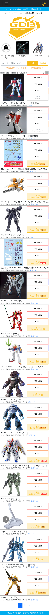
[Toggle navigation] (6, 3)
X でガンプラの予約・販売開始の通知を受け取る (24, 9)
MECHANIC (37, 84)
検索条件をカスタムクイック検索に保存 (24, 67)
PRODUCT (38, 77)
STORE (37, 91)
